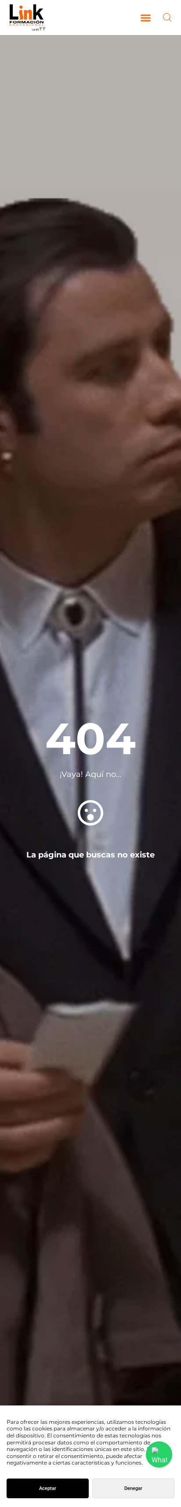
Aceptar (47, 1488)
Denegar (133, 1488)
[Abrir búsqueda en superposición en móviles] (167, 17)
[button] (146, 17)
